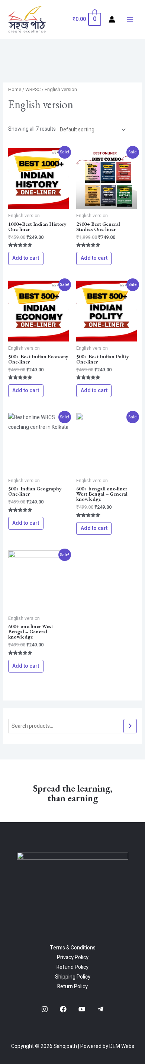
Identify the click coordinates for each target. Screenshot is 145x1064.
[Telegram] (100, 1009)
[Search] (130, 726)
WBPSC (33, 89)
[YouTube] (81, 1009)
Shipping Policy (72, 977)
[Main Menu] (130, 19)
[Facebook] (63, 1009)
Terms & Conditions (73, 948)
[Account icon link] (112, 19)
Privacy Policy (72, 957)
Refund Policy (72, 967)
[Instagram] (44, 1009)
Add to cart (25, 258)
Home (14, 89)
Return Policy (72, 986)
